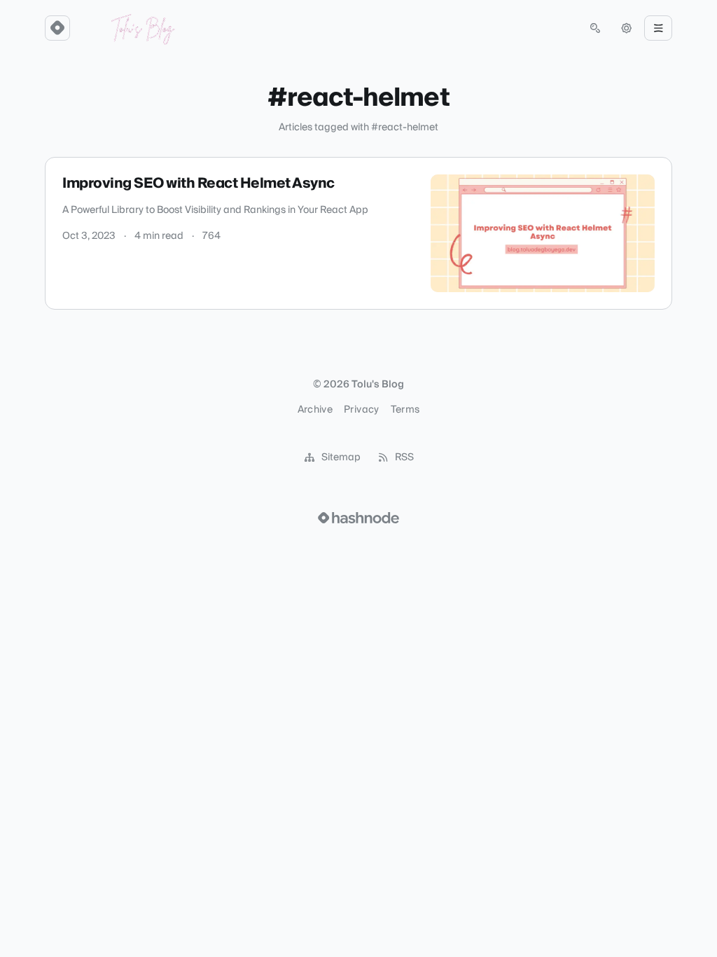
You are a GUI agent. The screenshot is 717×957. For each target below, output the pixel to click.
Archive (315, 409)
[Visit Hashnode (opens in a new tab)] (358, 518)
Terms (405, 409)
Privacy (361, 409)
